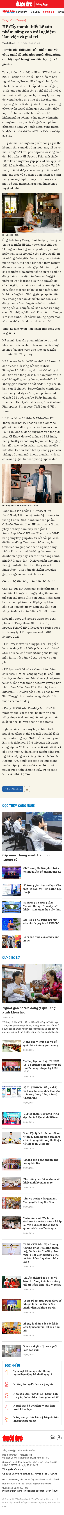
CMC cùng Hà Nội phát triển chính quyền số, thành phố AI (42, 869)
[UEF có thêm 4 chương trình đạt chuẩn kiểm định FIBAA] (11, 1118)
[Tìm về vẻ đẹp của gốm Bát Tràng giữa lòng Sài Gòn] (11, 1203)
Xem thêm (32, 1479)
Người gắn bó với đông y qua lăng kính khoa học (29, 1010)
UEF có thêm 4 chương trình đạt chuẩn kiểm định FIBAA (41, 1115)
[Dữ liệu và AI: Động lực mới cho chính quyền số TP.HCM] (11, 924)
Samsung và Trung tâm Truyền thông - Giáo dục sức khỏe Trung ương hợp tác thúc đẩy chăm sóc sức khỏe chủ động (42, 906)
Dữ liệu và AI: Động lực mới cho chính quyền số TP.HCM (41, 921)
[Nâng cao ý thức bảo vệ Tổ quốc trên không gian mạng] (11, 1046)
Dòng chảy (21, 12)
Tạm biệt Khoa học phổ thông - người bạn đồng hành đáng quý (32, 1498)
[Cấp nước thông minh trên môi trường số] (32, 832)
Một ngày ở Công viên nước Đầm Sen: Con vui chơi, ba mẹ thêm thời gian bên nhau (41, 1441)
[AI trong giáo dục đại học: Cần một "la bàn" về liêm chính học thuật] (11, 890)
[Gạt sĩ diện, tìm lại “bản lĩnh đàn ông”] (11, 1370)
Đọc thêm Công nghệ (18, 806)
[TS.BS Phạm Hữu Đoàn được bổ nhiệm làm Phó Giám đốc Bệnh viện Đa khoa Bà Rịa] (11, 1305)
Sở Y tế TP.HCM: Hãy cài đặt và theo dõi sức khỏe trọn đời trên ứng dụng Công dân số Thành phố (41, 1092)
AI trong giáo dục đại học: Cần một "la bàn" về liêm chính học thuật (42, 889)
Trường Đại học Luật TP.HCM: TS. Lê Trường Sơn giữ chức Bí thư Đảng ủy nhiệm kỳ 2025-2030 (42, 1066)
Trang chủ (7, 20)
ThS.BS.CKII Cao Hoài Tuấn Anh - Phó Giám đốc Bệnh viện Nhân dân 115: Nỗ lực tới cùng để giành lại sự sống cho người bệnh (42, 1415)
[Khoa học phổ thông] (41, 4)
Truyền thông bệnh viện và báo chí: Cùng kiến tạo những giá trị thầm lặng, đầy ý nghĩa (42, 1281)
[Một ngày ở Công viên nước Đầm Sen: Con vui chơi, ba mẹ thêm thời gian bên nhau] (11, 1442)
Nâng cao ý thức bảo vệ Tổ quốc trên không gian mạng (40, 1043)
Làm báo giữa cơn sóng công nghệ (41, 938)
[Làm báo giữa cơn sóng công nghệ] (11, 941)
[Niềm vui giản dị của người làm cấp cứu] (11, 1351)
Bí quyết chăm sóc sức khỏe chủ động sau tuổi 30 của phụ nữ (41, 1327)
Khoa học (35, 12)
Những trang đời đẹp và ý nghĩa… (34, 1509)
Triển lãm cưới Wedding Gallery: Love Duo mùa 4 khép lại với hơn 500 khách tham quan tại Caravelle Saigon (42, 1223)
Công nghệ (48, 12)
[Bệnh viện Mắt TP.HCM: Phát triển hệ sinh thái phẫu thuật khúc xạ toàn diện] (11, 1465)
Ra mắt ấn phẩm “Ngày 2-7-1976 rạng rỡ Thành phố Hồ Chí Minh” (40, 1389)
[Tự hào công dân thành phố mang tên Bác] (11, 1164)
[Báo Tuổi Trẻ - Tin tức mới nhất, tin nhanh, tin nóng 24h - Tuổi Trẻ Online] (24, 4)
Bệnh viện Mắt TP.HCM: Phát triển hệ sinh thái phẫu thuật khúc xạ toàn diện (41, 1464)
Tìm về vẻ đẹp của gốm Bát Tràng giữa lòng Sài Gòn (40, 1200)
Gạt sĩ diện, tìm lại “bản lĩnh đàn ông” (40, 1367)
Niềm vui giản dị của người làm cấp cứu (40, 1348)
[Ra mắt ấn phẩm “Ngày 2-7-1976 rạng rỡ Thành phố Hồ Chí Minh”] (11, 1390)
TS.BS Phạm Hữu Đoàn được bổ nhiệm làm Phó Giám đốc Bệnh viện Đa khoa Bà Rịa (42, 1304)
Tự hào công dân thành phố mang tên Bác (40, 1161)
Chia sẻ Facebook (14, 789)
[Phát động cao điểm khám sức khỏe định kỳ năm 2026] (11, 1183)
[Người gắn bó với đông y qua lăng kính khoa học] (32, 984)
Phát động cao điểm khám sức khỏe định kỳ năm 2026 (42, 1180)
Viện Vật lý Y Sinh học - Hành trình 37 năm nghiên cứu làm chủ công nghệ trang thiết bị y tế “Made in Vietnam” (42, 1138)
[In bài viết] (27, 789)
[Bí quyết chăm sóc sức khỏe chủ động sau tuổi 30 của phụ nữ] (11, 1328)
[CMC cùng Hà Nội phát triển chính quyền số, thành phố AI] (11, 872)
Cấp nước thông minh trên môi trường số (26, 857)
